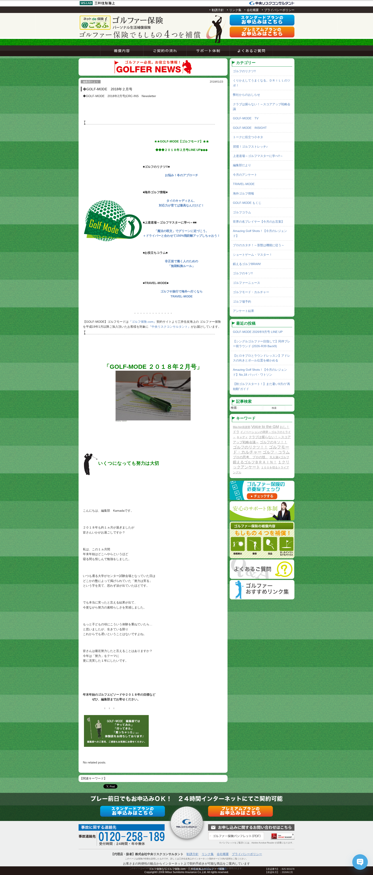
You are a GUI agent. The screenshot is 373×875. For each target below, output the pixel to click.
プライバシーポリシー (279, 10)
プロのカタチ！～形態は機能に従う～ (258, 245)
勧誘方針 (218, 10)
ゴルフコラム (242, 212)
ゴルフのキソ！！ (273, 442)
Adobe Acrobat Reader (282, 836)
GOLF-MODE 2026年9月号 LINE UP (258, 332)
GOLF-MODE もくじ (247, 202)
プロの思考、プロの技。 (251, 457)
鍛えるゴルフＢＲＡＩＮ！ (255, 462)
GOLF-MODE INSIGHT (250, 127)
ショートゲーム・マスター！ (252, 254)
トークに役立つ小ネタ (248, 137)
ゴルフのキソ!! (243, 273)
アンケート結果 (243, 311)
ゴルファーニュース (246, 282)
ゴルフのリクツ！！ (250, 447)
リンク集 (235, 10)
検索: (234, 407)
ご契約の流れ (164, 50)
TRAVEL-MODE (243, 184)
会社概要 (253, 10)
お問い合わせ (251, 827)
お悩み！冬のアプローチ (181, 175)
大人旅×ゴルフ (279, 457)
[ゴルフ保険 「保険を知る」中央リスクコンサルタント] (271, 3)
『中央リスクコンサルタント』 (170, 326)
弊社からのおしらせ (246, 94)
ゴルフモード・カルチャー (251, 292)
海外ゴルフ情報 (243, 193)
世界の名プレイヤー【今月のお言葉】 (258, 221)
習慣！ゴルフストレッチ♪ (250, 146)
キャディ (242, 437)
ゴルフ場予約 (242, 301)
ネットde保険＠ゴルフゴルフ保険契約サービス (122, 22)
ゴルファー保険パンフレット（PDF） (236, 836)
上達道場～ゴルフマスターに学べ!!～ (258, 156)
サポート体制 (208, 50)
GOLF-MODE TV (245, 118)
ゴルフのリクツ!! (244, 71)
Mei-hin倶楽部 (241, 427)
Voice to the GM (265, 427)
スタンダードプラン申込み (262, 20)
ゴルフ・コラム (276, 452)
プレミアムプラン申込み (262, 32)
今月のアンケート (245, 174)
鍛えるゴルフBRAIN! (247, 264)
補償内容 (121, 50)
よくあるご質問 (251, 50)
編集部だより (242, 165)
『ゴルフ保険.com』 (142, 321)
